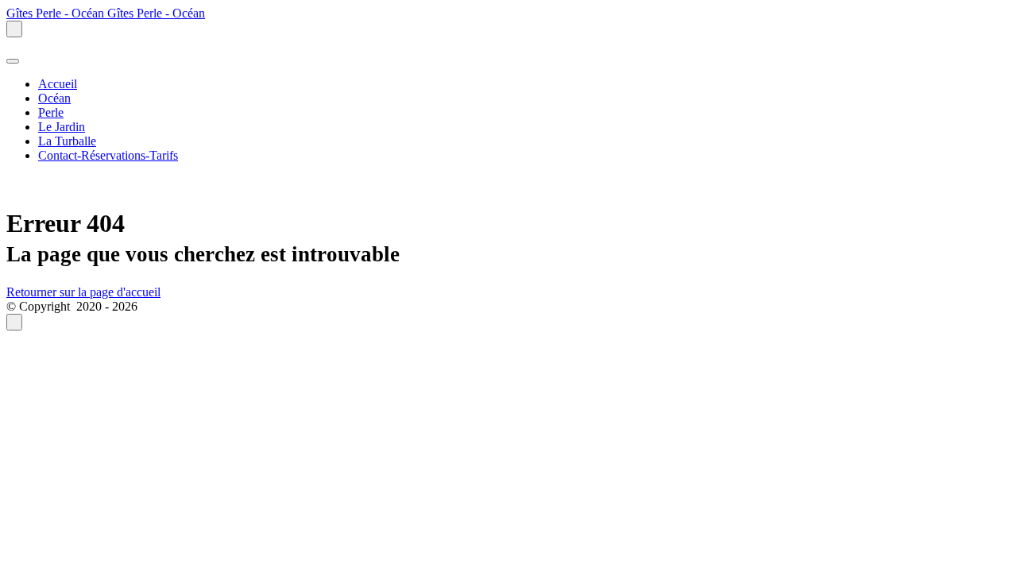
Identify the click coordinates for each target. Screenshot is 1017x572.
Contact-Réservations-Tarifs (108, 155)
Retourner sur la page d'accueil (83, 292)
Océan (54, 98)
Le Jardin (61, 126)
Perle (51, 112)
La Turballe (67, 141)
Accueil (57, 84)
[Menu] (12, 61)
